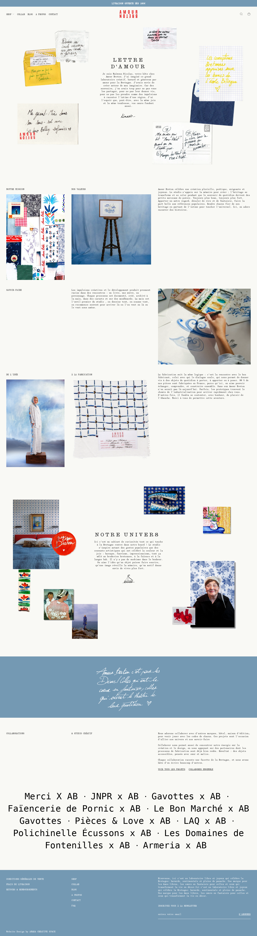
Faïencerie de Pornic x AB (77, 808)
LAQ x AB (207, 821)
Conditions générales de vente (25, 879)
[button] (241, 14)
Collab (21, 14)
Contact (53, 14)
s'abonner (245, 914)
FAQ (73, 906)
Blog (30, 14)
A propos (41, 14)
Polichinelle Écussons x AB (85, 833)
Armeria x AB (177, 845)
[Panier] (249, 14)
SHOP (9, 14)
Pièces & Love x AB (125, 821)
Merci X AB (54, 796)
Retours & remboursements (21, 890)
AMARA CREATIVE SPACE (42, 932)
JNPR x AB (117, 796)
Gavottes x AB (189, 796)
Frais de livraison (18, 884)
